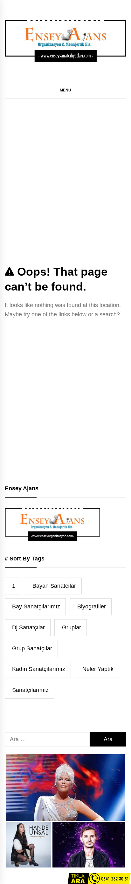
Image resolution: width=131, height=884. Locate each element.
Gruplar (71, 627)
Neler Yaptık (98, 669)
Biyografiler (91, 606)
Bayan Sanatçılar (54, 586)
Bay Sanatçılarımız (36, 606)
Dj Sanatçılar (28, 627)
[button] (65, 90)
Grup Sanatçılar (32, 648)
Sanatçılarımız (30, 690)
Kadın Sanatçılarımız (38, 669)
